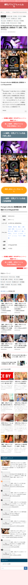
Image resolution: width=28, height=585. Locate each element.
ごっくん (17, 20)
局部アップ (10, 20)
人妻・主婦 (10, 16)
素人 (20, 18)
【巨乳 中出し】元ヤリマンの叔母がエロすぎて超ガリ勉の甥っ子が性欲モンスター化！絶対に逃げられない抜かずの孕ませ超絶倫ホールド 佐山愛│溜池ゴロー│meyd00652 (14, 466)
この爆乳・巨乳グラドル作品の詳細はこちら (14, 125)
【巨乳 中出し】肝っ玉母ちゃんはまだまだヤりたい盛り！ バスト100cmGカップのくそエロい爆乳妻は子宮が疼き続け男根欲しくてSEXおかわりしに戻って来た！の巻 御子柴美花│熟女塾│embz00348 (14, 534)
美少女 (15, 226)
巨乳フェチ (15, 18)
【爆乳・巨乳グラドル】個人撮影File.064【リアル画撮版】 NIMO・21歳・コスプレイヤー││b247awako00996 (18, 544)
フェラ (3, 18)
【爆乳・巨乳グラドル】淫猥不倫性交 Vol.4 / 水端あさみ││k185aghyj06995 (18, 513)
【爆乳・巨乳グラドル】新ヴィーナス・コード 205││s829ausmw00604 (18, 553)
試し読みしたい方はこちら (14, 190)
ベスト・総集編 (23, 16)
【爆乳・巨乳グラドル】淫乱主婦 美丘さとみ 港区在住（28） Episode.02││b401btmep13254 (17, 485)
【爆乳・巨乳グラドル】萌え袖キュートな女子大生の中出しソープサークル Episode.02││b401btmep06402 (18, 523)
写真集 (22, 20)
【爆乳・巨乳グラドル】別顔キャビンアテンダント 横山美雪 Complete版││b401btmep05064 (18, 494)
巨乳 (13, 229)
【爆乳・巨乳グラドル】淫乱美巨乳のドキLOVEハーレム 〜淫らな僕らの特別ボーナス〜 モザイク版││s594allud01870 (18, 504)
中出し (16, 16)
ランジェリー (19, 229)
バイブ (8, 18)
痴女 (19, 226)
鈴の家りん (3, 16)
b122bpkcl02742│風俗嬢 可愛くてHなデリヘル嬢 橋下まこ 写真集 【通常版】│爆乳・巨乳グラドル (18, 476)
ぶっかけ (4, 20)
